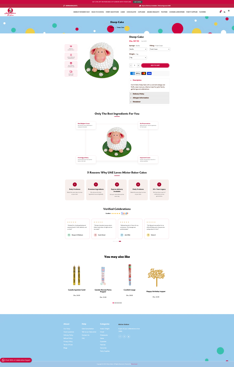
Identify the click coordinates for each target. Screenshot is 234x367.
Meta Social (134, 364)
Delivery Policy (68, 335)
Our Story (67, 329)
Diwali (102, 332)
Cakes (102, 338)
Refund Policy (68, 338)
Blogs (65, 348)
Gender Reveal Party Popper (103, 291)
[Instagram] (124, 336)
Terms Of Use (68, 345)
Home (112, 27)
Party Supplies (105, 351)
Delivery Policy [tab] (138, 94)
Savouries (103, 348)
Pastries (102, 345)
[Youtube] (128, 336)
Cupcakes (103, 341)
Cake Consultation (88, 329)
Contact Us (85, 335)
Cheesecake (104, 335)
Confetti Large (129, 290)
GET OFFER (137, 2)
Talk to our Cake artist (89, 332)
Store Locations (69, 332)
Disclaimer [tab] (137, 102)
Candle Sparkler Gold (76, 290)
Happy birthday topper (155, 291)
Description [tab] (137, 80)
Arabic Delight (105, 329)
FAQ (83, 338)
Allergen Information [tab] (141, 98)
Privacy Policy (68, 341)
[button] (114, 241)
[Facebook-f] (120, 336)
